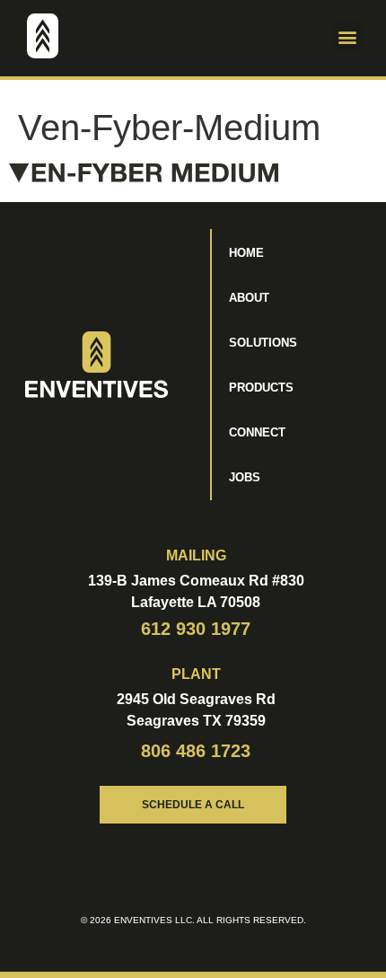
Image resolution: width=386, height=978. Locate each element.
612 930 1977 (195, 629)
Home (246, 253)
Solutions (263, 342)
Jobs (244, 477)
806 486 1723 (195, 751)
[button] (292, 39)
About (249, 297)
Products (261, 387)
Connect (257, 432)
